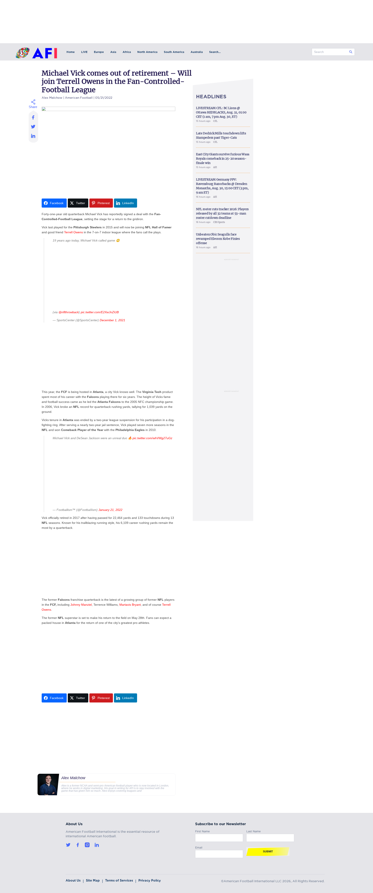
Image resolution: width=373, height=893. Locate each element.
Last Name (253, 831)
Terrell (68, 232)
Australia (197, 52)
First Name (202, 831)
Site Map (93, 880)
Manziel (86, 604)
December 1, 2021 (112, 320)
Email (198, 847)
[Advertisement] (113, 276)
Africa (127, 52)
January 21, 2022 (110, 510)
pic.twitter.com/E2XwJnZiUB (100, 312)
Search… (215, 52)
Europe (99, 52)
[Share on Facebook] (33, 116)
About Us (73, 880)
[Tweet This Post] (33, 126)
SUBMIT (268, 851)
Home (70, 52)
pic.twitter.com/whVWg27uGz (152, 438)
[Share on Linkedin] (33, 137)
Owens (78, 232)
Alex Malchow (52, 97)
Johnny (75, 604)
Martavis (125, 604)
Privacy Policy (149, 880)
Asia (113, 52)
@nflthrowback (68, 312)
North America (147, 52)
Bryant (136, 604)
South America (174, 52)
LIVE (84, 52)
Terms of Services (119, 880)
